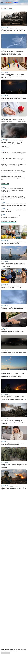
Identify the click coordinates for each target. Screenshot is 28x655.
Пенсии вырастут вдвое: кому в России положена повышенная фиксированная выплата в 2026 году (13, 152)
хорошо (5, 653)
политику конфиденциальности (9, 650)
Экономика (5, 147)
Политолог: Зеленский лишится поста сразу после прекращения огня (13, 210)
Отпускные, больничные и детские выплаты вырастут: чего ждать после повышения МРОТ (13, 171)
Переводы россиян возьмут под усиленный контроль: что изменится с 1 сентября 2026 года (13, 158)
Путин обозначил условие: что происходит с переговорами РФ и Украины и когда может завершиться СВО (12, 189)
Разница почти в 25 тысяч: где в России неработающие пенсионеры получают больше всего (13, 177)
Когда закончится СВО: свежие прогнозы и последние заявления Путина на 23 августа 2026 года (13, 197)
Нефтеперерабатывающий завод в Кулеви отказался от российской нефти (11, 216)
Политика (5, 183)
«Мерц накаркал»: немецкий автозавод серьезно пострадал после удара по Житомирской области (13, 204)
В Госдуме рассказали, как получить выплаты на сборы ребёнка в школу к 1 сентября (13, 165)
